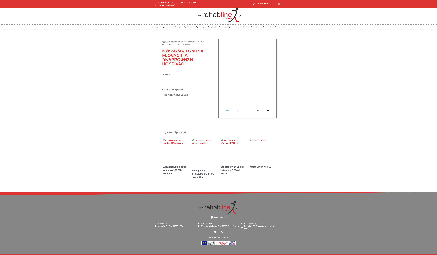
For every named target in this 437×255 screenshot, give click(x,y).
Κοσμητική (212, 27)
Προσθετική (175, 27)
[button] (168, 74)
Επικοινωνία (280, 27)
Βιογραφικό (164, 27)
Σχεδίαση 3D (188, 27)
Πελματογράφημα (224, 27)
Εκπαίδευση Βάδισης (241, 27)
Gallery (265, 27)
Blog (271, 27)
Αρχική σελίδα (167, 42)
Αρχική (155, 27)
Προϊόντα (254, 27)
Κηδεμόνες (200, 27)
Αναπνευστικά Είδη (181, 42)
